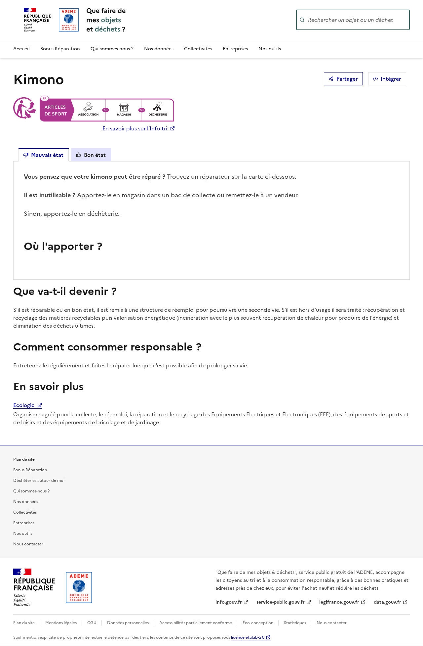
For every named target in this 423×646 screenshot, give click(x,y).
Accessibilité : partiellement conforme (196, 623)
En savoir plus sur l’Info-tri (134, 128)
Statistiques (295, 623)
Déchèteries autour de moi (38, 481)
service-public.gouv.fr (280, 602)
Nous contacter (28, 544)
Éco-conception (258, 623)
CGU (92, 623)
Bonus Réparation (60, 48)
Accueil (21, 48)
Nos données (158, 48)
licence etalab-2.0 (247, 637)
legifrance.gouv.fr (339, 602)
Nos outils (269, 48)
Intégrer (391, 79)
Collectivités (198, 48)
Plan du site (24, 623)
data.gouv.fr (387, 602)
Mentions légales (61, 623)
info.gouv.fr (228, 602)
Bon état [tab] (95, 155)
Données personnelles (128, 623)
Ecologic (24, 405)
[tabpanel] (211, 220)
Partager (347, 79)
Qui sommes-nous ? (112, 48)
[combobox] (358, 20)
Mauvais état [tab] (47, 155)
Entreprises (235, 48)
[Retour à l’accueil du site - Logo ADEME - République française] (79, 587)
